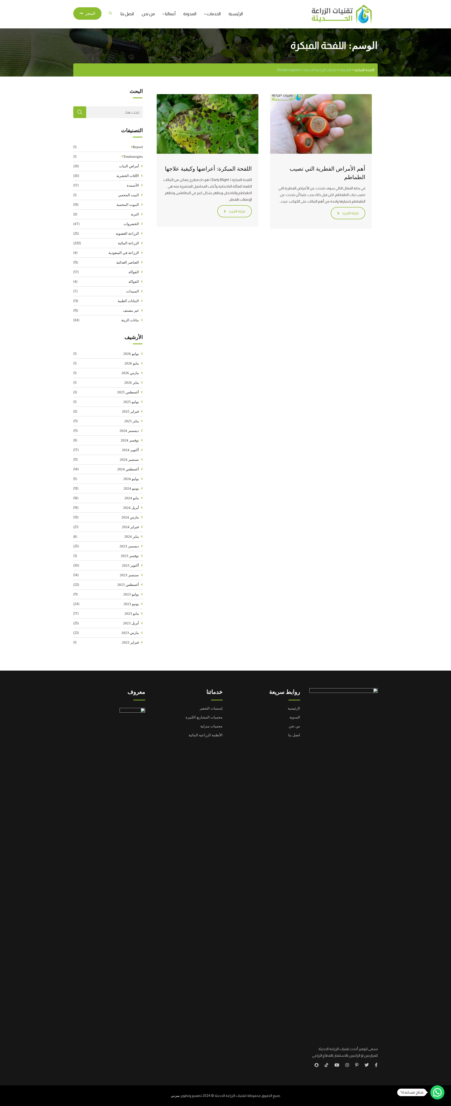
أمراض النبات (129, 166)
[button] (437, 1092)
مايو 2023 (131, 613)
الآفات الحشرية (128, 176)
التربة (135, 214)
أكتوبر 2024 (130, 450)
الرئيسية (236, 14)
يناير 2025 (131, 421)
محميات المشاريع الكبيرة (204, 717)
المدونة (189, 14)
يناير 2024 (131, 536)
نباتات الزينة (130, 320)
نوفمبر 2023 (130, 556)
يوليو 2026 (131, 354)
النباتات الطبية (128, 301)
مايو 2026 (131, 363)
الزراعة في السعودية (124, 253)
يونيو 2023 (131, 604)
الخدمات (214, 14)
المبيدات (132, 291)
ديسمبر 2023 (129, 546)
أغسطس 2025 (128, 392)
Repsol (138, 147)
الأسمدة (133, 185)
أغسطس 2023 (128, 585)
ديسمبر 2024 (129, 431)
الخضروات (131, 224)
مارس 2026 (130, 373)
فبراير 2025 (130, 411)
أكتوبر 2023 (130, 565)
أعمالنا (170, 14)
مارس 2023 (130, 633)
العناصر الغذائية (127, 262)
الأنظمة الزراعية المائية (205, 735)
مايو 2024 (131, 498)
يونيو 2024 (131, 488)
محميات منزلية (211, 726)
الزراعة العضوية (127, 233)
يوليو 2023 (131, 594)
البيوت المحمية (128, 205)
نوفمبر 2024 (130, 440)
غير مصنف (131, 310)
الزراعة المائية (128, 243)
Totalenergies (133, 156)
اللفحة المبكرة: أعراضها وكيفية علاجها (208, 169)
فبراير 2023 (130, 642)
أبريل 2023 (131, 623)
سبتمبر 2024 (129, 459)
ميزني (175, 1096)
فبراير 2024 (130, 527)
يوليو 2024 (131, 479)
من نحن (148, 14)
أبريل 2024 (131, 508)
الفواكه (133, 272)
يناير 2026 (131, 382)
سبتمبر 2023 (129, 575)
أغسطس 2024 (128, 469)
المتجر (90, 13)
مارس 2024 (130, 517)
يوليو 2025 (131, 402)
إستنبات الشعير (211, 708)
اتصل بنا (127, 14)
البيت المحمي (128, 195)
